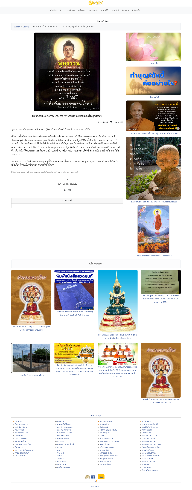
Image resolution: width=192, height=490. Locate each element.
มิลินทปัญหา (105, 432)
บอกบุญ (125, 10)
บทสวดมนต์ (104, 450)
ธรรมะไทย (95, 486)
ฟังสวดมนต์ (62, 464)
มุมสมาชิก (136, 10)
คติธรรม (81, 10)
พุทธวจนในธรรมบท (149, 435)
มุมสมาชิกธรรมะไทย (23, 444)
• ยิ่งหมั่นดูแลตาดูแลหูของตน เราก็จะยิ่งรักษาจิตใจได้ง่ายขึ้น (153, 201)
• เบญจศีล (153, 63)
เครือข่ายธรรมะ (21, 438)
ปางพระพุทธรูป (148, 450)
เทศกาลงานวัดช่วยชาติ (24, 450)
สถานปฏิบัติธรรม (64, 424)
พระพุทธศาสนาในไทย (150, 455)
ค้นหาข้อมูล (19, 429)
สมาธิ (59, 455)
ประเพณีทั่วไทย (106, 464)
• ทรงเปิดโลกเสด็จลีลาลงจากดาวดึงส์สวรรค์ (153, 255)
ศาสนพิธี (104, 10)
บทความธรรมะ (63, 438)
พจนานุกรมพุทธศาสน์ (108, 429)
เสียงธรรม (104, 435)
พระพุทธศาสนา (56, 10)
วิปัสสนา (60, 458)
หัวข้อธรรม (104, 427)
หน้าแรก (17, 26)
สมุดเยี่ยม (19, 435)
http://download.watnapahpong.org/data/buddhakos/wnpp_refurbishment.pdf (44, 172)
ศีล (58, 450)
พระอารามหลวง (148, 461)
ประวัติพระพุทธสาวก (150, 427)
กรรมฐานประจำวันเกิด (109, 455)
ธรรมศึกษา (70, 10)
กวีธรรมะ (61, 441)
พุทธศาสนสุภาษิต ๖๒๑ (151, 444)
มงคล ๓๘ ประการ (149, 438)
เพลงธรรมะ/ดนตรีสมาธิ (109, 441)
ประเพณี (115, 10)
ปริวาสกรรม (62, 461)
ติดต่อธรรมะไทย (21, 432)
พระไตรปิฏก (104, 424)
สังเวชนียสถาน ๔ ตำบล (151, 447)
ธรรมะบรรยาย (63, 435)
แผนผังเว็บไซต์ (21, 427)
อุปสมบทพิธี (146, 467)
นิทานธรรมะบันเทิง (64, 432)
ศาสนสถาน (93, 10)
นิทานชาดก (146, 432)
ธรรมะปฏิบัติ (105, 444)
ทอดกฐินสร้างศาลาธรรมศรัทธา (31, 375)
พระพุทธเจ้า (147, 421)
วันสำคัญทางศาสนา (150, 470)
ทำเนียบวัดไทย (147, 458)
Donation (19, 447)
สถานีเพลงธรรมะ (106, 438)
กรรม (59, 447)
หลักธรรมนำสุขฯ (106, 452)
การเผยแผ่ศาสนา (22, 452)
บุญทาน (60, 452)
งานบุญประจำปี (106, 461)
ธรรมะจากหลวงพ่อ (64, 427)
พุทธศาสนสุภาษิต (149, 441)
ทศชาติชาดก (147, 429)
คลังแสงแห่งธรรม (107, 447)
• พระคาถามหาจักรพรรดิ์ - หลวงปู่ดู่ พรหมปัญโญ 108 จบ (153, 133)
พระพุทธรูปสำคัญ (149, 452)
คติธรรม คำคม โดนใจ (66, 444)
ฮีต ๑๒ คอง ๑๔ (106, 458)
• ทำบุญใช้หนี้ (153, 97)
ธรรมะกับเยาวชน (64, 429)
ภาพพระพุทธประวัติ (150, 424)
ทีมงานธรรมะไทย (21, 424)
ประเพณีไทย (20, 455)
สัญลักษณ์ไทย (20, 441)
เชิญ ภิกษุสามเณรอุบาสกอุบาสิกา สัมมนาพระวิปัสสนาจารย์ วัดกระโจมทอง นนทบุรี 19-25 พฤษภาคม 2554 (160, 298)
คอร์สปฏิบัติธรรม (64, 467)
